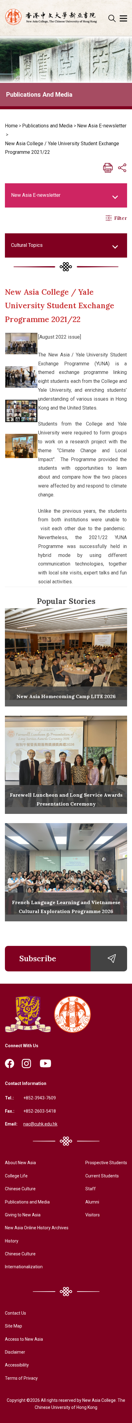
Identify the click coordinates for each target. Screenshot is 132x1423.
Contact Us (15, 1313)
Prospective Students (106, 1162)
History (11, 1240)
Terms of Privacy (21, 1378)
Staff (90, 1188)
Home (11, 126)
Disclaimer (15, 1352)
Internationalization (24, 1266)
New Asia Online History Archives (36, 1227)
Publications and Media (47, 126)
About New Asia (20, 1162)
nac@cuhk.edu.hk (40, 1124)
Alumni (92, 1201)
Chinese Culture (20, 1188)
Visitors (92, 1214)
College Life (16, 1175)
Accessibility (17, 1365)
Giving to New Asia (23, 1214)
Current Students (102, 1175)
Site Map (13, 1326)
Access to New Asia (24, 1339)
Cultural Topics (27, 245)
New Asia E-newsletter (101, 126)
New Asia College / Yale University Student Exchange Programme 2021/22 (62, 148)
